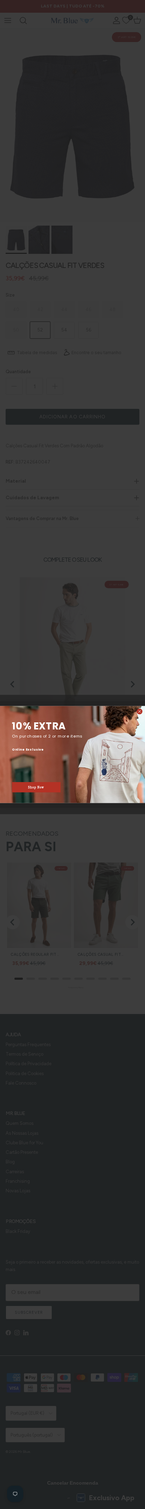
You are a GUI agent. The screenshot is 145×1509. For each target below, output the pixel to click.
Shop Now (36, 787)
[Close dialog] (140, 712)
